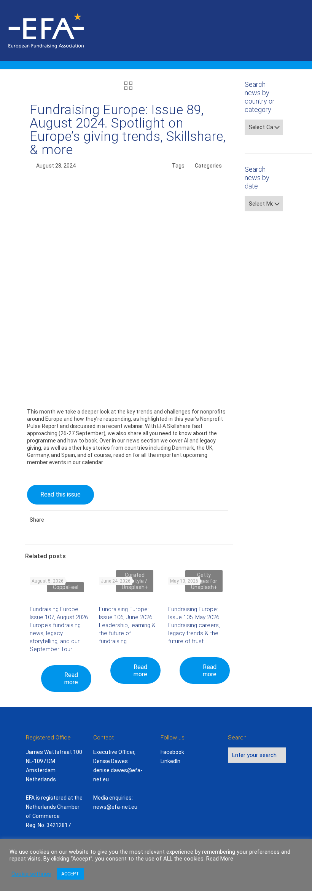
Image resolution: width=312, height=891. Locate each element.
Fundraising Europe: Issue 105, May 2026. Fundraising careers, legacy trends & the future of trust (194, 625)
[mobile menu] (299, 30)
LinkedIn (170, 761)
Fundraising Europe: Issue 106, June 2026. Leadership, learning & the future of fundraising (127, 625)
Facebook (172, 752)
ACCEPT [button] (70, 874)
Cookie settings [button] (31, 873)
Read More (219, 858)
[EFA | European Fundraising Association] (67, 30)
